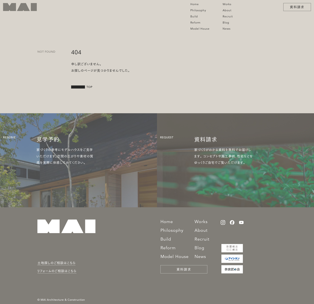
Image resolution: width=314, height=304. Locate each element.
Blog (199, 248)
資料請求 (297, 6)
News (200, 257)
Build (165, 239)
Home (166, 222)
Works (201, 222)
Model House (174, 257)
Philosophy (171, 231)
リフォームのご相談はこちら (56, 270)
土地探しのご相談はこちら (56, 262)
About (201, 231)
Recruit (202, 239)
